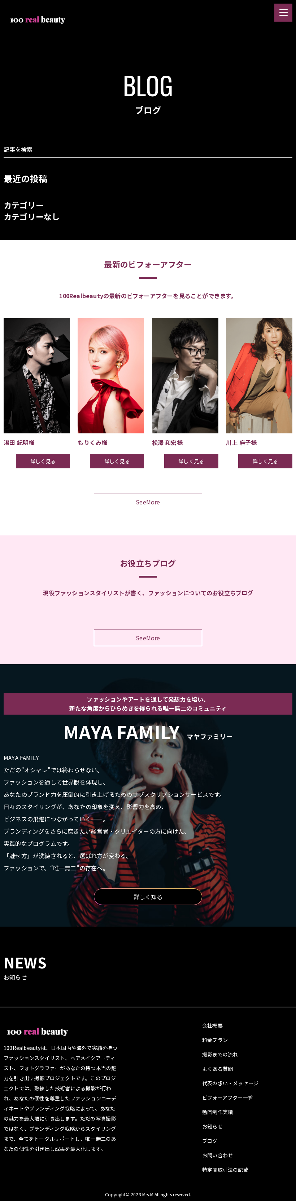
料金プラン (215, 1039)
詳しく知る (148, 896)
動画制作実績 (217, 1112)
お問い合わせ (217, 1155)
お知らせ (212, 1126)
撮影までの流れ (220, 1054)
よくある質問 (217, 1068)
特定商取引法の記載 (225, 1169)
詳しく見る (43, 461)
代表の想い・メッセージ (230, 1083)
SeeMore (148, 502)
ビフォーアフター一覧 (227, 1097)
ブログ (210, 1140)
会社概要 (212, 1025)
